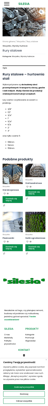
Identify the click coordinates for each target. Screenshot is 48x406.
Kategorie (29, 334)
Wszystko (21, 41)
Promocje (29, 337)
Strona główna (9, 41)
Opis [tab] (5, 68)
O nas (7, 334)
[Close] (46, 359)
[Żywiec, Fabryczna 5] (24, 355)
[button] (41, 12)
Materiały (8, 337)
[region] (24, 382)
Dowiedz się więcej (11, 199)
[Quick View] (7, 193)
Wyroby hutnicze (20, 46)
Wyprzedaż (30, 340)
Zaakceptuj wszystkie (24, 387)
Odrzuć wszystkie (24, 401)
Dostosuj (24, 394)
